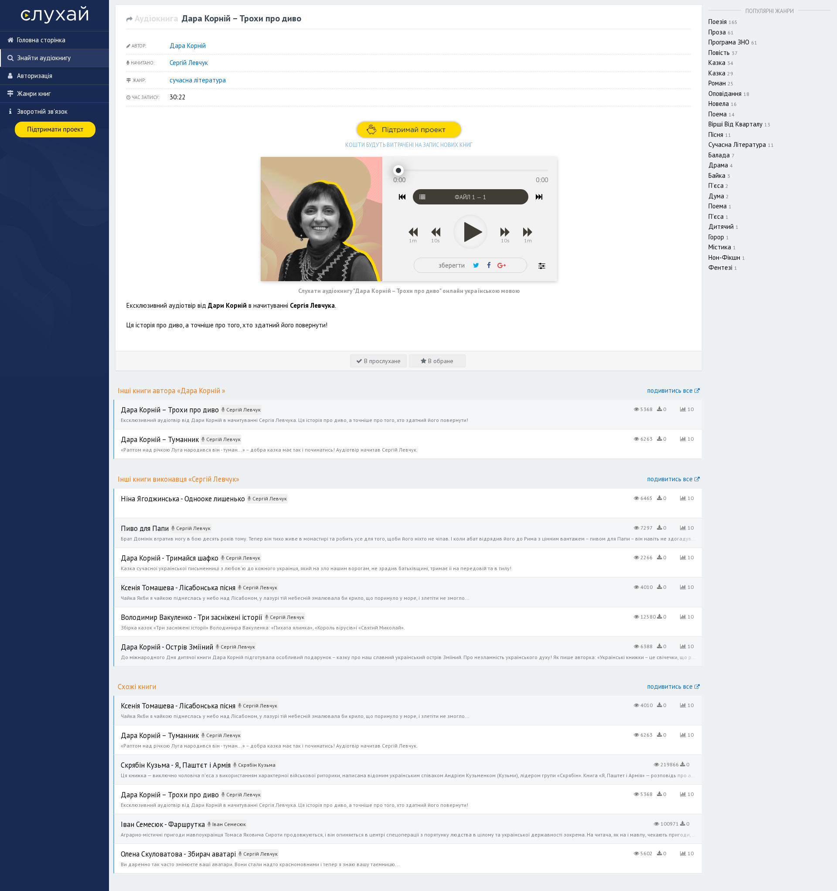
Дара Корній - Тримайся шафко (159, 552)
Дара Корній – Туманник (149, 434)
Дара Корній (188, 45)
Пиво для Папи (135, 523)
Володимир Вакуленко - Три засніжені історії (178, 612)
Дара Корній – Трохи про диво (158, 404)
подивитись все (670, 390)
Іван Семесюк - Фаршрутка (153, 819)
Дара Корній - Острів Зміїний (155, 641)
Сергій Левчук (189, 62)
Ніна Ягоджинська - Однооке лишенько (170, 493)
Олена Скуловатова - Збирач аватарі (166, 848)
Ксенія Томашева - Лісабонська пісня (166, 582)
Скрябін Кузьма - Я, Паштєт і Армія (163, 759)
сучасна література (198, 80)
